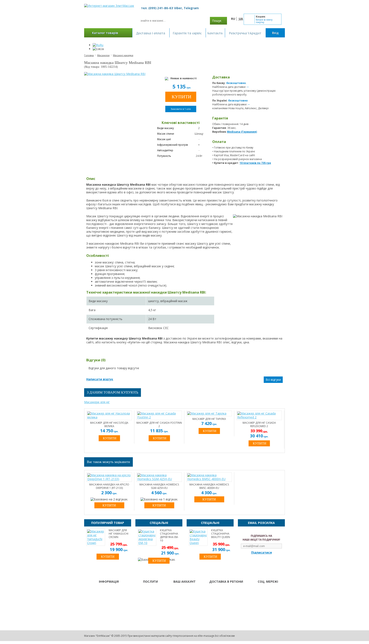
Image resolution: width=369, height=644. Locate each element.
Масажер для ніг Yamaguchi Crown (118, 534)
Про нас (144, 590)
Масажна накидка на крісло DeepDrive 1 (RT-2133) (109, 486)
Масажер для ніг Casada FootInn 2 (159, 424)
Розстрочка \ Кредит (245, 33)
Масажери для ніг (97, 402)
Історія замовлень (185, 596)
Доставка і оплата (150, 33)
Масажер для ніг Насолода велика (109, 424)
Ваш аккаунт (181, 590)
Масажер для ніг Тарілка (209, 419)
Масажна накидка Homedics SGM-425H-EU (159, 486)
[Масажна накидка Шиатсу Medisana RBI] (114, 74)
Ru (101, 45)
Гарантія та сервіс (187, 33)
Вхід (275, 33)
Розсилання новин (185, 601)
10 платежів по (255, 163)
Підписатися (261, 552)
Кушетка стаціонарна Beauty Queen (220, 534)
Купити (109, 505)
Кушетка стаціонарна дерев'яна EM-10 (169, 535)
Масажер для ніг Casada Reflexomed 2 (259, 424)
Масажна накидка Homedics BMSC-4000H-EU (209, 486)
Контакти (215, 33)
